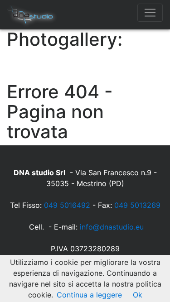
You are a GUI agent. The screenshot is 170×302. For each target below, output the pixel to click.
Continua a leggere (89, 294)
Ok (137, 294)
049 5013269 (137, 205)
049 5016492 (67, 205)
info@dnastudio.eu (112, 226)
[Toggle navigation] (150, 13)
